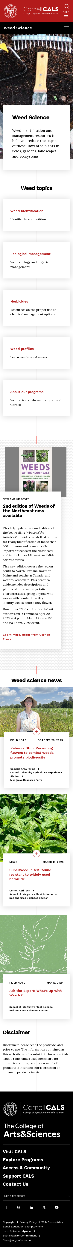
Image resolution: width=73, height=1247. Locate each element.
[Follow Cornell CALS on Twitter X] (43, 1207)
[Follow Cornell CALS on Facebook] (7, 1207)
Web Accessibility (52, 1221)
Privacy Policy (28, 1221)
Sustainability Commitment (20, 1235)
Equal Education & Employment (23, 1226)
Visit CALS (14, 1151)
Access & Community (26, 1167)
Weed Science (18, 28)
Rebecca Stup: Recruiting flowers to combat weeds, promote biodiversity (32, 752)
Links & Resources (14, 1196)
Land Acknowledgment (17, 1231)
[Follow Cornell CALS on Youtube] (56, 1207)
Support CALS (18, 1176)
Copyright (9, 1221)
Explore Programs (23, 1159)
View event (31, 623)
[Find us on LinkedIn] (31, 1207)
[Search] (67, 7)
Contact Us (15, 1184)
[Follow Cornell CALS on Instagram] (18, 1207)
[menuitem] (66, 15)
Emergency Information (17, 1240)
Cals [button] (66, 12)
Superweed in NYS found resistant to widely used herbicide (30, 874)
